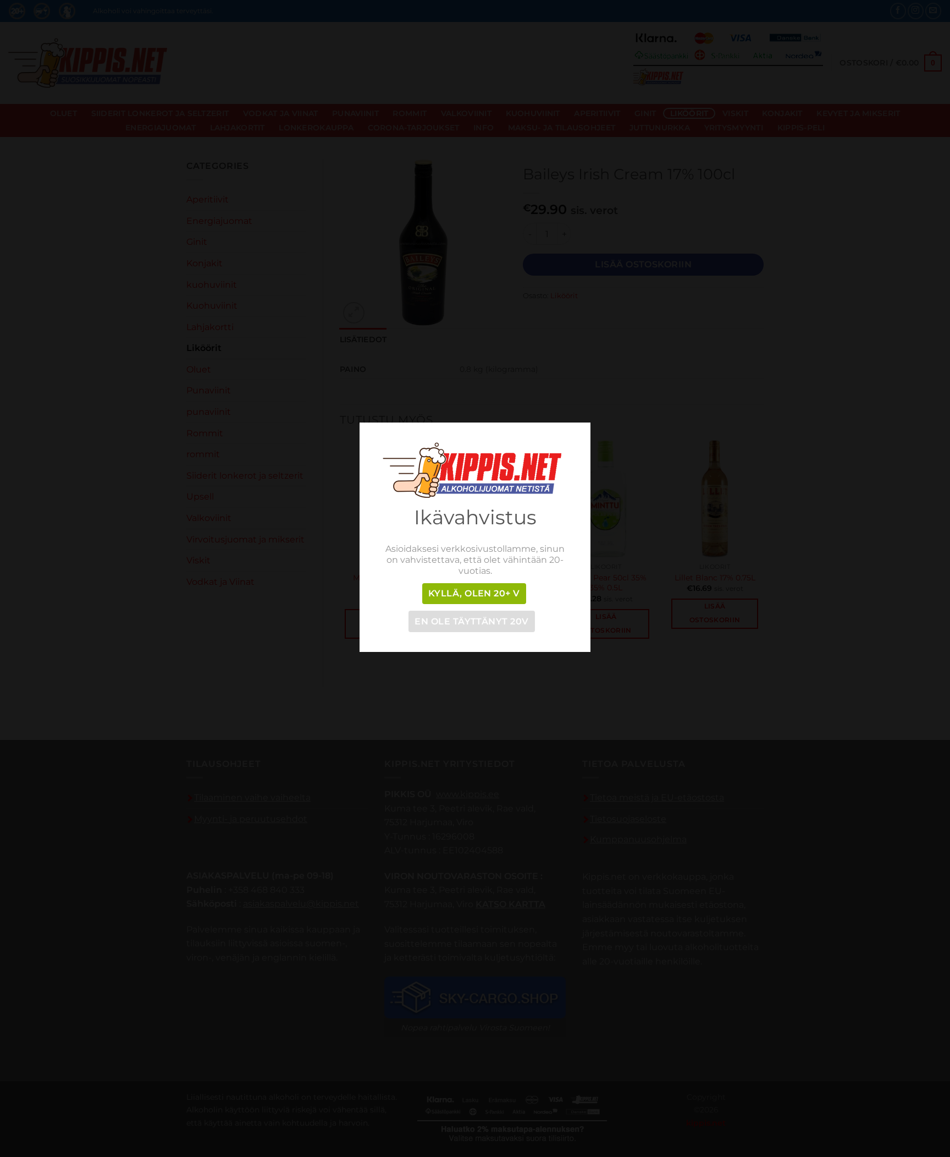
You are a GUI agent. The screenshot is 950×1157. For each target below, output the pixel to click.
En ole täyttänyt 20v (471, 621)
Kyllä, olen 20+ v (474, 593)
